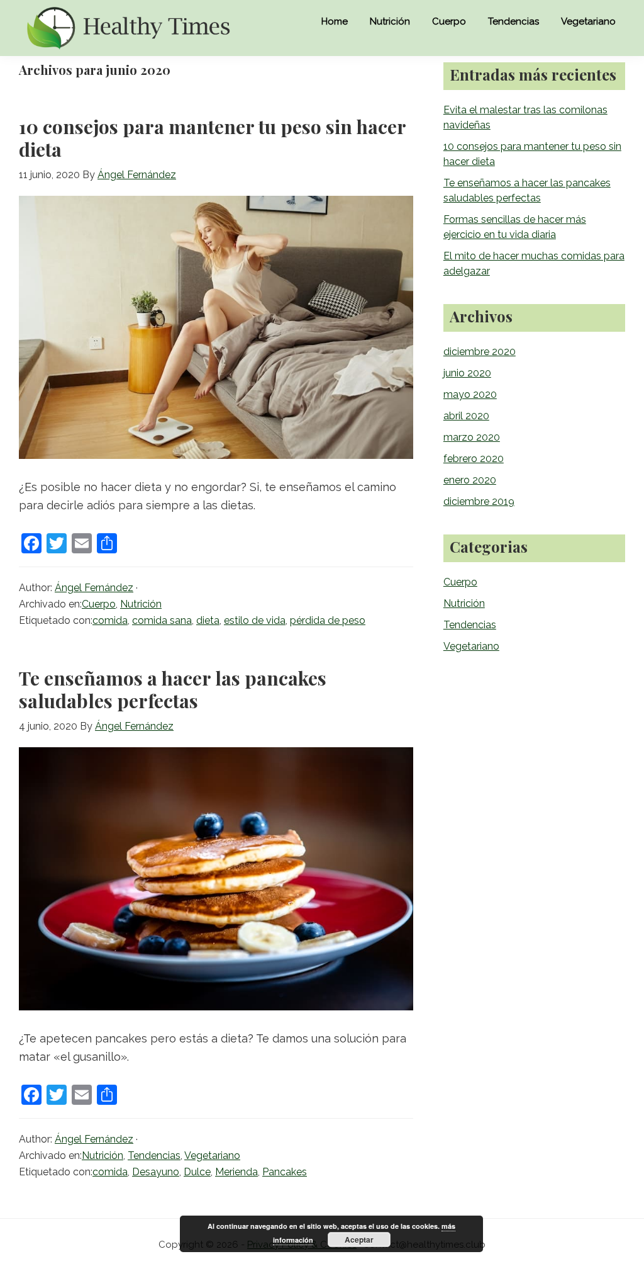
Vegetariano (212, 1155)
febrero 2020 (473, 459)
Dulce (197, 1172)
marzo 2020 (471, 437)
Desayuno (155, 1172)
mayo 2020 (470, 394)
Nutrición (141, 604)
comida (110, 620)
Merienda (236, 1172)
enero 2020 (469, 480)
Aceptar (359, 1239)
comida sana (162, 620)
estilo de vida (255, 620)
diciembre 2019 (478, 501)
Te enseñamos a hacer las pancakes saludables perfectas (172, 689)
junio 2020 (467, 373)
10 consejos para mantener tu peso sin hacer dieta (212, 138)
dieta (207, 620)
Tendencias (154, 1155)
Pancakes (284, 1172)
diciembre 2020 (479, 352)
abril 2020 (466, 416)
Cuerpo (99, 604)
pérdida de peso (327, 620)
